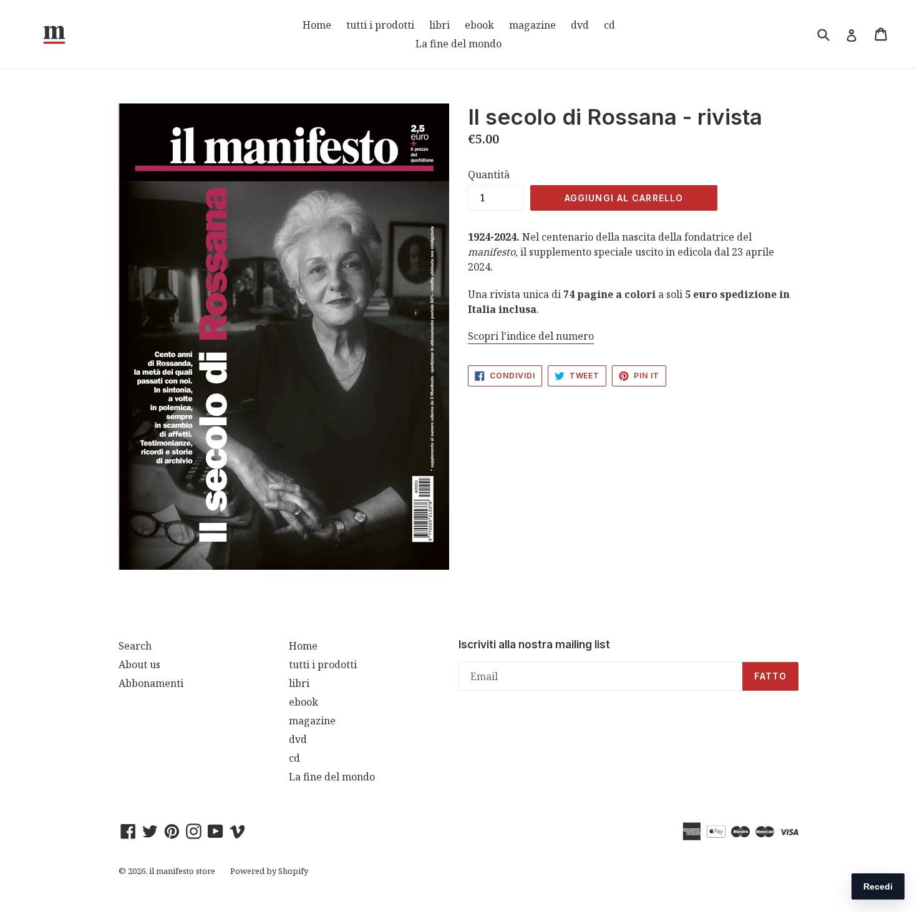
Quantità (489, 174)
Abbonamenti (151, 683)
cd (609, 25)
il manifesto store (182, 870)
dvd (580, 25)
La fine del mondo (458, 43)
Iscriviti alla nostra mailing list (534, 644)
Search (135, 646)
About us (139, 664)
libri (439, 25)
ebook (479, 25)
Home (317, 25)
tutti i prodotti (380, 25)
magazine (532, 25)
